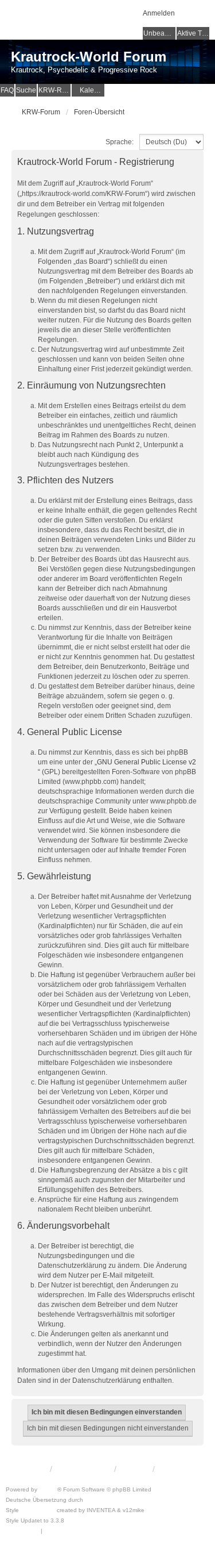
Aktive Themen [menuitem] (193, 33)
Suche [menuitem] (26, 90)
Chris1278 (79, 1520)
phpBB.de (98, 1500)
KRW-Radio (54, 90)
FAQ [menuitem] (7, 90)
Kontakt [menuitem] (134, 1469)
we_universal (38, 1510)
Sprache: (119, 142)
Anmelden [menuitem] (159, 13)
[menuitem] (88, 90)
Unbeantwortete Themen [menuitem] (159, 33)
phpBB (48, 1489)
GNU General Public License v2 (146, 762)
